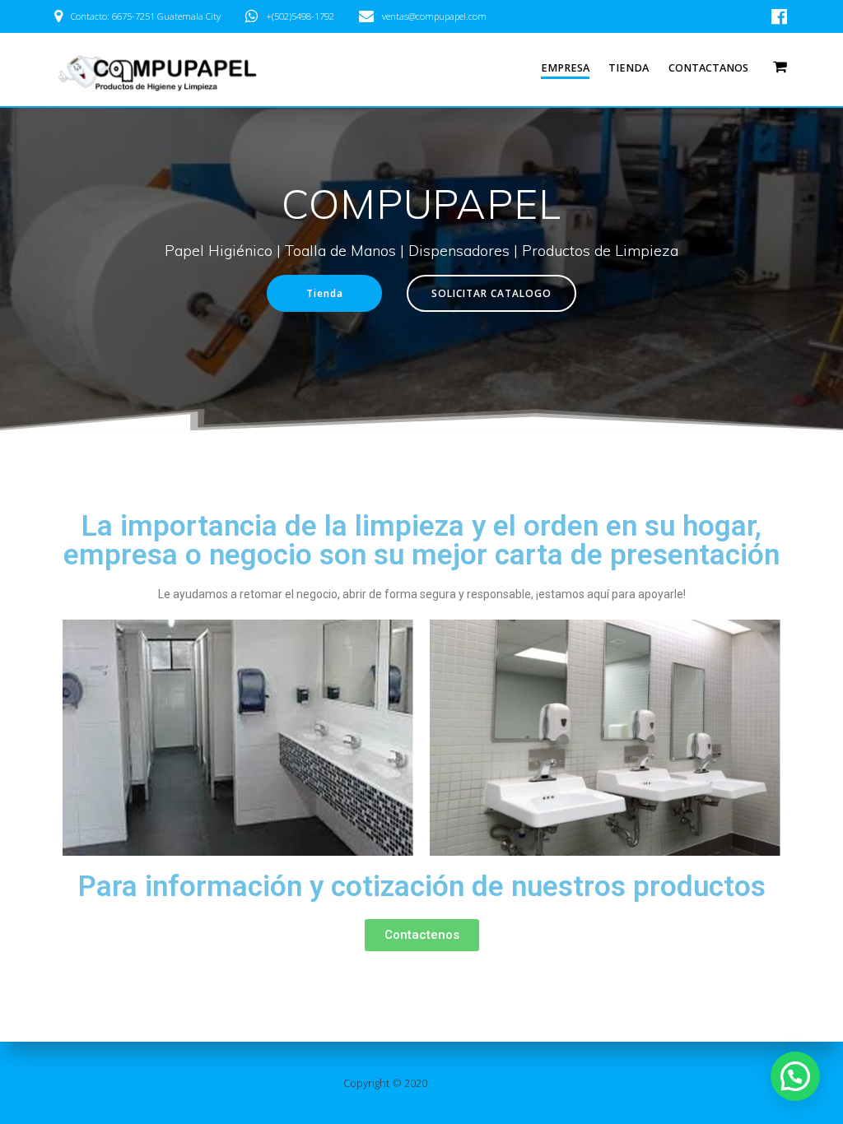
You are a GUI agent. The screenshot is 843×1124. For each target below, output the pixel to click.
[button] (422, 935)
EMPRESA (565, 68)
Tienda (628, 68)
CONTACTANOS (708, 68)
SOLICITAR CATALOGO (491, 293)
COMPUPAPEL (465, 1082)
